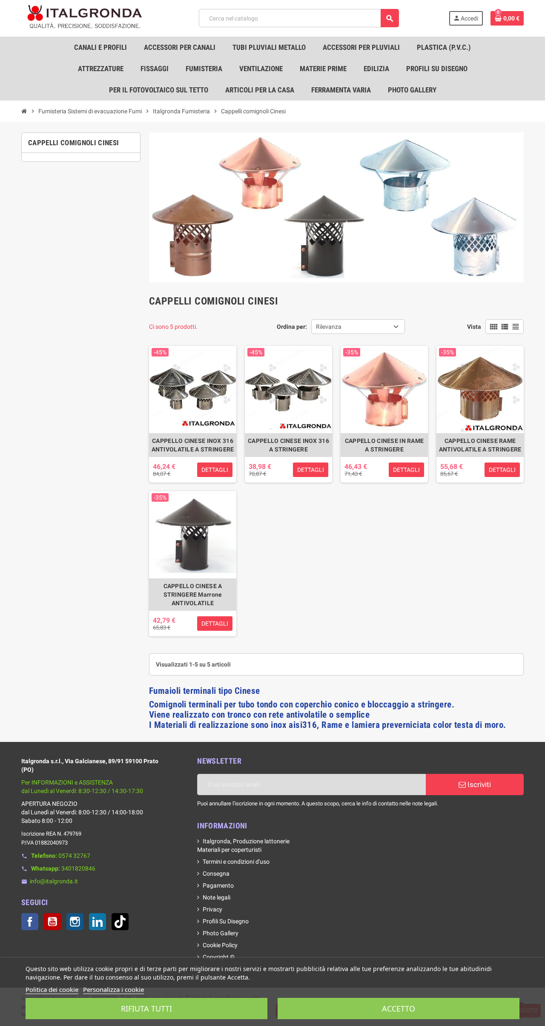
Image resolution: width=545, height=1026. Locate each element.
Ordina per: (292, 326)
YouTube (52, 921)
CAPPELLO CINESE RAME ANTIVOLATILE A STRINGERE (480, 445)
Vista (474, 326)
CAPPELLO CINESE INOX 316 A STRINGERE (288, 445)
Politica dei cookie (52, 989)
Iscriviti (478, 784)
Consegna (216, 873)
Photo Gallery (220, 933)
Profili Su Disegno (226, 921)
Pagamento (218, 885)
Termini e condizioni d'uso (236, 861)
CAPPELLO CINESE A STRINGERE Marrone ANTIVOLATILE (193, 594)
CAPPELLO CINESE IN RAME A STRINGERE (384, 445)
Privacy (212, 909)
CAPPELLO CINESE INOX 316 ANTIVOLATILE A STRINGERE (193, 445)
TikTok (120, 921)
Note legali (216, 897)
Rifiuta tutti (146, 1008)
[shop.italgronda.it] (85, 17)
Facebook (29, 921)
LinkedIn (97, 921)
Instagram (74, 921)
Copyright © (219, 957)
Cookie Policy (220, 945)
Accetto (398, 1008)
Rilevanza (328, 326)
